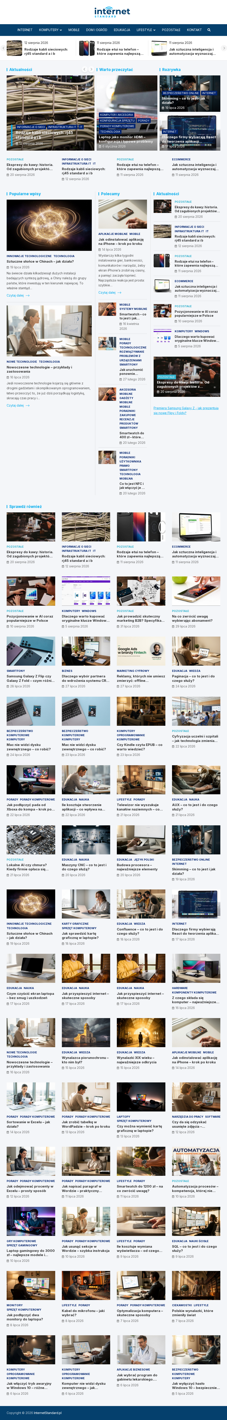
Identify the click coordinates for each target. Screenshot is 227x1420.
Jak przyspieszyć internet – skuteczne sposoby (85, 995)
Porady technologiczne (133, 345)
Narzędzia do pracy (187, 1116)
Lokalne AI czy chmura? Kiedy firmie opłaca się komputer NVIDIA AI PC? (27, 869)
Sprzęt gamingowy (22, 1245)
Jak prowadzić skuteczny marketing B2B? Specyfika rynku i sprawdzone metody (140, 620)
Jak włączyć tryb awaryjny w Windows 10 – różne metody (29, 1387)
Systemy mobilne (133, 309)
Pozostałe (171, 30)
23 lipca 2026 (75, 755)
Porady (143, 120)
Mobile (74, 30)
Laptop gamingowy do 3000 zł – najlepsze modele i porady (31, 1255)
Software (213, 1116)
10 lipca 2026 (185, 1196)
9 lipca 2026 (129, 1256)
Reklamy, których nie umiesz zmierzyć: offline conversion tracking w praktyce (141, 682)
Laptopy (123, 1116)
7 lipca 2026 (129, 1321)
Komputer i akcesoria (116, 114)
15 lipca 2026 (74, 1068)
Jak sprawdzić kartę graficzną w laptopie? (80, 935)
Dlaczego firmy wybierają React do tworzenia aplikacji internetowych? (189, 141)
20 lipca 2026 (75, 875)
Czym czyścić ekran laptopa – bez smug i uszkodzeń (30, 995)
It (94, 163)
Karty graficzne (75, 923)
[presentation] (3, 48)
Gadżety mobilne (126, 400)
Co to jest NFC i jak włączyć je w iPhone (131, 488)
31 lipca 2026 (129, 626)
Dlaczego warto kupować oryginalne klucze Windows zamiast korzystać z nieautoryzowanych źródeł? (197, 343)
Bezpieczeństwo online (181, 93)
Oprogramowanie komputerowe (131, 737)
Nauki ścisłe (199, 1241)
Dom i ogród (96, 30)
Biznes (67, 671)
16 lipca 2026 (19, 377)
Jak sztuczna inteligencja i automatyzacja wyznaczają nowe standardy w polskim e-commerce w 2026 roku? (48, 56)
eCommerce (26, 127)
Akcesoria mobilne (127, 391)
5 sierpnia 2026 (189, 346)
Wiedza (194, 671)
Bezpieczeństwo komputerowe (20, 733)
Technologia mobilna (130, 476)
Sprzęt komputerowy (79, 928)
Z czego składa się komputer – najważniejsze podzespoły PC (194, 1002)
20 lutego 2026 (134, 442)
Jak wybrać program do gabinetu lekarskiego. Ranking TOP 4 (137, 1379)
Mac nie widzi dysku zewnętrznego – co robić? (29, 747)
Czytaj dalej (16, 295)
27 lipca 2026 (75, 686)
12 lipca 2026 (185, 1132)
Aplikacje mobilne (113, 234)
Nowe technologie (22, 361)
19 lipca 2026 (175, 108)
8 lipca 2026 (19, 1325)
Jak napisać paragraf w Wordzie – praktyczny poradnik (82, 1190)
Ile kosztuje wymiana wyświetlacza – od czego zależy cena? (138, 1250)
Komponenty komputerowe (194, 992)
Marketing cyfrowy (133, 671)
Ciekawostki (182, 1305)
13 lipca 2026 (74, 1132)
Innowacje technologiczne (29, 256)
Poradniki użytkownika (130, 459)
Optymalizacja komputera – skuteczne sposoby (140, 1313)
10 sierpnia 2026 (190, 321)
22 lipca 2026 (185, 746)
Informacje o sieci (76, 159)
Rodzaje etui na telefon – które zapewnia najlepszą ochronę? (138, 169)
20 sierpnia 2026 (22, 175)
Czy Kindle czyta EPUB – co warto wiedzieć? (139, 747)
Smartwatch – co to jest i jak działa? (132, 318)
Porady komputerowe (117, 126)
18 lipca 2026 (75, 943)
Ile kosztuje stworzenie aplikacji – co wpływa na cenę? (82, 809)
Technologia (110, 131)
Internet (25, 30)
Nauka (84, 799)
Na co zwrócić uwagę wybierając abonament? (192, 618)
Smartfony (128, 364)
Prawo (124, 465)
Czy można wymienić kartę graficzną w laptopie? (139, 1128)
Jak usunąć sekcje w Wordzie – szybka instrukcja (86, 1248)
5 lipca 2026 (185, 1393)
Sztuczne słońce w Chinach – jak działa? (40, 261)
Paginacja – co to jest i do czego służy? (193, 678)
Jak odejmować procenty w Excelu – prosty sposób (30, 1188)
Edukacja (122, 30)
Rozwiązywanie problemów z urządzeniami (131, 356)
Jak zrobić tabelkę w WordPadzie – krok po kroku (86, 1124)
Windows (202, 331)
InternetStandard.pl (48, 1413)
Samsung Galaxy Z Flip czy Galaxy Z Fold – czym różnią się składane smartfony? (30, 680)
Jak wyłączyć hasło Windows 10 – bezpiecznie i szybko (195, 1387)
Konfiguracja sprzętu (117, 120)
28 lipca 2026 (20, 686)
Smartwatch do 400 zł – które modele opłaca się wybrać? (131, 439)
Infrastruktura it (76, 163)
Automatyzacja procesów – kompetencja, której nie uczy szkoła (195, 1190)
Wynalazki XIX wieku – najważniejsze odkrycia (137, 1060)
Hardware (180, 988)
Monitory (15, 1305)
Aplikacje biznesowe (133, 1369)
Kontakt (194, 30)
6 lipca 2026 (19, 1393)
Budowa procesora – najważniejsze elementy (137, 867)
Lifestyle (144, 30)
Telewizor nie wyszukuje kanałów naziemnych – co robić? (138, 809)
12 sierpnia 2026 (77, 179)
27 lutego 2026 (134, 379)
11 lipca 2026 (74, 1196)
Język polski (144, 859)
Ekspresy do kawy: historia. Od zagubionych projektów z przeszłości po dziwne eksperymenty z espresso (192, 56)
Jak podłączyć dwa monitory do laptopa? (25, 1317)
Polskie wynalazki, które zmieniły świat (192, 1313)
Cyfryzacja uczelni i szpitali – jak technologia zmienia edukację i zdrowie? (195, 740)
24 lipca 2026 (186, 686)
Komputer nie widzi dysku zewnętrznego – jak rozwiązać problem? (84, 1387)
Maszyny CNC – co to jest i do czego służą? (84, 867)
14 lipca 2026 (111, 249)
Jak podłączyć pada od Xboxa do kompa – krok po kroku (29, 809)
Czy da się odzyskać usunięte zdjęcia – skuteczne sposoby (189, 1126)
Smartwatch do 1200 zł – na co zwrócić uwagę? (140, 1188)
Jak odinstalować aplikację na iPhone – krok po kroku (121, 241)
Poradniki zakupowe (127, 413)
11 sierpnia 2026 (31, 143)
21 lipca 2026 (129, 815)
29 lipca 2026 (186, 626)
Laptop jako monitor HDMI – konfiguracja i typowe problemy (126, 139)
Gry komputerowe (21, 1241)
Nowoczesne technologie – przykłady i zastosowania (30, 1064)
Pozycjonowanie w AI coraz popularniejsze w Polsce (120, 51)
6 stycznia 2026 (114, 146)
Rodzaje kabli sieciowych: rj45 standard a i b (83, 171)
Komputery (49, 30)
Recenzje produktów (128, 421)
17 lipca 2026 (175, 146)
